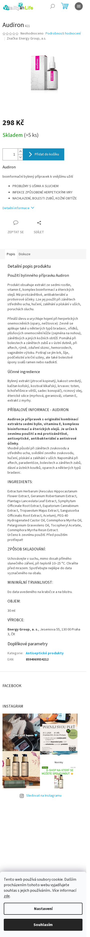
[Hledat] (53, 6)
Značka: (26, 38)
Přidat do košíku (47, 154)
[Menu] (79, 6)
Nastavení (43, 908)
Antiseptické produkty (45, 653)
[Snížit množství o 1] (20, 157)
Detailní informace (16, 208)
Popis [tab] (11, 254)
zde (7, 896)
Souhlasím (43, 924)
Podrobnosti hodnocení (63, 33)
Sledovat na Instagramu (44, 795)
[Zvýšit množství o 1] (20, 151)
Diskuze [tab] (24, 254)
